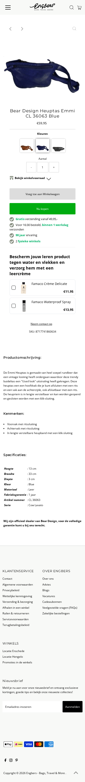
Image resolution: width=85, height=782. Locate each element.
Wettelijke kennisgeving (17, 596)
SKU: (32, 331)
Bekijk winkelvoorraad (30, 178)
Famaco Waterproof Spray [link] (51, 302)
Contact (7, 578)
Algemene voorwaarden (17, 584)
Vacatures (48, 596)
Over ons (48, 578)
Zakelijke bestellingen (56, 613)
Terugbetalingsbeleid (15, 625)
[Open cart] (79, 7)
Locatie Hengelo (12, 656)
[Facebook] (5, 760)
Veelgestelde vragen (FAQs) (59, 607)
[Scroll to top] (75, 772)
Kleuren (42, 133)
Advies (46, 584)
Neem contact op (41, 324)
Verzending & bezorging (17, 601)
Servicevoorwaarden (15, 619)
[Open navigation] (12, 7)
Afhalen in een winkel (15, 607)
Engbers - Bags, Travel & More (46, 773)
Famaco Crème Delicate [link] (49, 284)
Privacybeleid (10, 590)
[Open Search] (71, 7)
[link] (23, 288)
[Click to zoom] (74, 29)
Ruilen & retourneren (15, 613)
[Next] (22, 29)
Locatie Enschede (13, 651)
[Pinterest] (16, 760)
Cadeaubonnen (52, 601)
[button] (27, 145)
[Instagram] (11, 760)
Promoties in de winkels (17, 662)
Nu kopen (42, 209)
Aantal (43, 158)
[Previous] (11, 29)
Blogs (45, 590)
